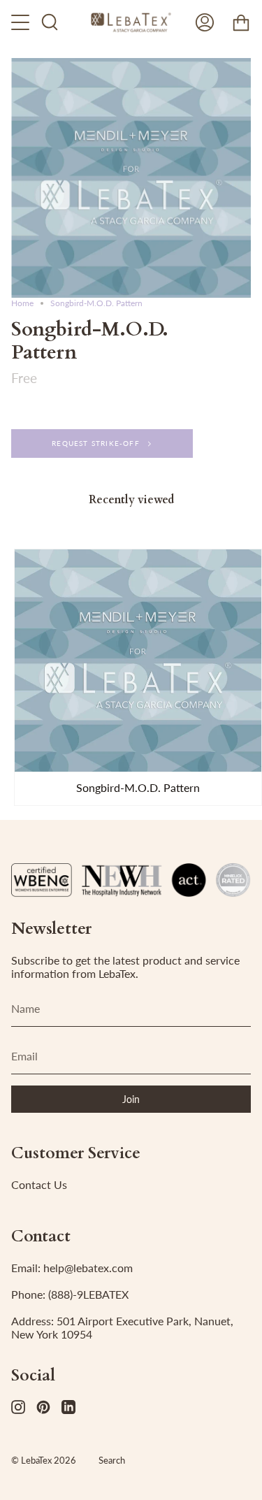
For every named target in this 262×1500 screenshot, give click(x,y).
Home (22, 303)
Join (131, 1099)
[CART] (241, 22)
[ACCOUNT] (204, 22)
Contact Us (39, 1184)
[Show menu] (21, 22)
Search (112, 1460)
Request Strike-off (96, 443)
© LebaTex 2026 (43, 1460)
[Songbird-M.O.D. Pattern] (138, 660)
